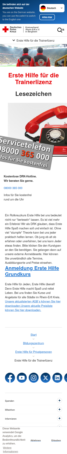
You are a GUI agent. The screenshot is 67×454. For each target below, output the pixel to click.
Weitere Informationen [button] (10, 449)
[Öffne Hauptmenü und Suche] (61, 30)
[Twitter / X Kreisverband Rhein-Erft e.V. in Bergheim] (45, 378)
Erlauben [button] (56, 440)
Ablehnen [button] (36, 440)
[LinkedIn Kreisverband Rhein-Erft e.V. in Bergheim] (57, 378)
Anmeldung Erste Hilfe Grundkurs (32, 271)
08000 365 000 (13, 188)
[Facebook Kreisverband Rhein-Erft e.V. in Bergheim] (10, 378)
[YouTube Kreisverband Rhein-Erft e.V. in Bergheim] (22, 378)
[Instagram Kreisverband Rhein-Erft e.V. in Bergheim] (34, 378)
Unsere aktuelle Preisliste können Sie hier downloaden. (29, 308)
